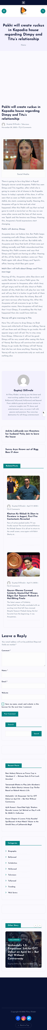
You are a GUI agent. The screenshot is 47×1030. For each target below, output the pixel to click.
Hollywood (12, 869)
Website (5, 693)
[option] (23, 949)
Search (11, 725)
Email (4, 682)
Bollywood (12, 857)
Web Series (12, 893)
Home (23, 45)
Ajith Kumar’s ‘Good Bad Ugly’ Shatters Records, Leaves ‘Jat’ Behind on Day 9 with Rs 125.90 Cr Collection (22, 810)
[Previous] (35, 925)
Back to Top (24, 1025)
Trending (11, 887)
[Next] (40, 925)
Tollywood (12, 881)
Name (5, 670)
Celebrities (12, 863)
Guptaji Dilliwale (13, 124)
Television (25, 124)
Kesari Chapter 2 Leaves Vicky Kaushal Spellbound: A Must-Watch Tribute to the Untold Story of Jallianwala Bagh (22, 821)
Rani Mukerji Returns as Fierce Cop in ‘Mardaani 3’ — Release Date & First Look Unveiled (22, 776)
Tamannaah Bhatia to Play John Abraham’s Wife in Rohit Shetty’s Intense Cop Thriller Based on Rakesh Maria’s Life (22, 787)
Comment (6, 651)
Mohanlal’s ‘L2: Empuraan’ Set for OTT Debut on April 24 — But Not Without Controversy (21, 799)
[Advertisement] (23, 80)
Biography (12, 851)
